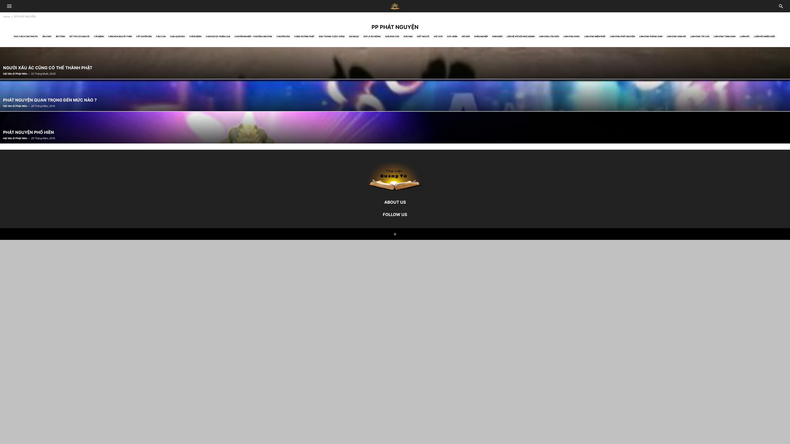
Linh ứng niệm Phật (595, 36)
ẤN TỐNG (60, 36)
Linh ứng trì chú (699, 36)
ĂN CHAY (46, 36)
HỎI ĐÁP (466, 36)
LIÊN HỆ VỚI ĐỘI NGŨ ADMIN (521, 36)
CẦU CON (161, 36)
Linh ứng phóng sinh (650, 36)
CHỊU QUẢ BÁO (177, 36)
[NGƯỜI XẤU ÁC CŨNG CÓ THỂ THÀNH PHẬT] (395, 63)
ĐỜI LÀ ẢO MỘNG (372, 36)
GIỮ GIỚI (438, 36)
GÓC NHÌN (452, 36)
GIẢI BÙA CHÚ (392, 36)
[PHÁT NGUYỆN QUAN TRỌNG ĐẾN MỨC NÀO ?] (395, 95)
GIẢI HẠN (407, 36)
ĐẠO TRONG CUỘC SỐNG (332, 36)
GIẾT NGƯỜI (423, 36)
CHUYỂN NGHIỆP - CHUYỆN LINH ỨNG (253, 36)
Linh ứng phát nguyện (622, 36)
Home (6, 16)
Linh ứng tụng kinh (724, 36)
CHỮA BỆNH (195, 36)
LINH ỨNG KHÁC (571, 36)
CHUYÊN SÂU (283, 36)
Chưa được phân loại (218, 36)
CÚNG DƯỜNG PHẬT (304, 36)
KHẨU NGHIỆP (481, 36)
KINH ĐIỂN (497, 36)
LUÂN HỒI (744, 36)
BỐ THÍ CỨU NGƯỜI (79, 36)
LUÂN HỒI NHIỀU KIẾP (764, 36)
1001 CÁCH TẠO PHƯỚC (26, 36)
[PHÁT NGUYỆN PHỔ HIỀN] (395, 127)
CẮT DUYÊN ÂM (144, 36)
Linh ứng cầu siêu (549, 36)
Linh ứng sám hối (676, 36)
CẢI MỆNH (99, 36)
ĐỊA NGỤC (354, 36)
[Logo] (395, 190)
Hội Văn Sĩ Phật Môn (15, 73)
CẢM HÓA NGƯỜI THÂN (120, 36)
